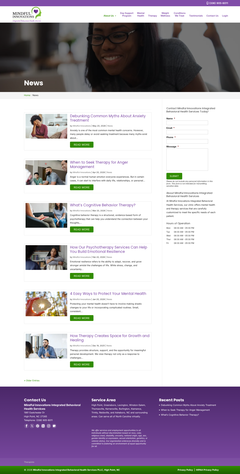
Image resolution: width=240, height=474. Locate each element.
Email (170, 128)
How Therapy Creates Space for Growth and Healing (109, 338)
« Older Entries (31, 380)
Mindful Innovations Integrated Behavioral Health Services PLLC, (76, 469)
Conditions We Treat (180, 14)
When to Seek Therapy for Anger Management (99, 164)
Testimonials (196, 15)
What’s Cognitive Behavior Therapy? (103, 205)
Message (172, 146)
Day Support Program (126, 14)
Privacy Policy (185, 469)
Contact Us (212, 15)
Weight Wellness (165, 14)
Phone (171, 137)
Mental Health (140, 14)
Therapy (152, 15)
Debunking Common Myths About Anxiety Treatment (108, 118)
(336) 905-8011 (218, 3)
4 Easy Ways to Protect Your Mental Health (108, 293)
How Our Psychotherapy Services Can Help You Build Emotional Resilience (108, 249)
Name (170, 118)
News (110, 126)
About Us (109, 15)
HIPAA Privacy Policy (207, 469)
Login (225, 15)
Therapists (29, 462)
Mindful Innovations (82, 126)
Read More (82, 144)
